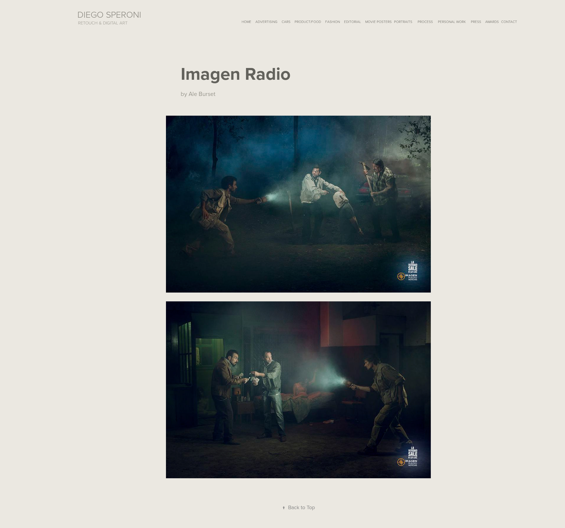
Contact (509, 21)
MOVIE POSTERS (378, 21)
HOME (246, 21)
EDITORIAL (352, 21)
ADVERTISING (266, 21)
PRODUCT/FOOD (308, 21)
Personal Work (452, 21)
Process (425, 21)
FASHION (332, 21)
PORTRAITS (403, 21)
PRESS (476, 21)
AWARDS (492, 21)
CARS (286, 21)
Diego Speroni (109, 14)
